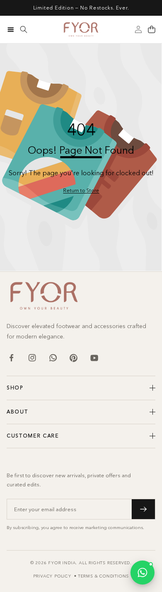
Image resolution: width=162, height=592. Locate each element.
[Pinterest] (73, 357)
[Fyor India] (81, 29)
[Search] (23, 29)
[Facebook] (11, 357)
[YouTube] (94, 357)
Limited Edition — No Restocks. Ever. (81, 8)
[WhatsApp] (52, 357)
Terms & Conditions (103, 576)
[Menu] (10, 29)
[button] (151, 29)
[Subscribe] (143, 509)
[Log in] (138, 29)
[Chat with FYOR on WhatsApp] (142, 573)
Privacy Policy (52, 576)
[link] (81, 190)
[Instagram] (32, 357)
